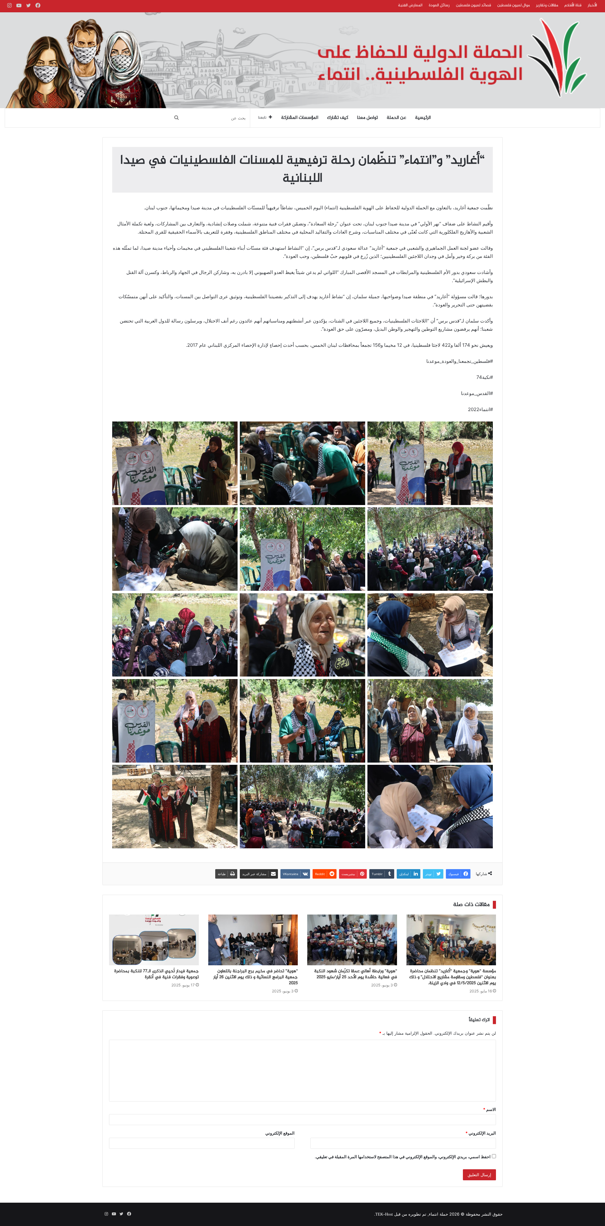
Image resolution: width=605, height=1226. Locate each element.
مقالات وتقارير (547, 5)
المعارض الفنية (410, 5)
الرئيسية (423, 118)
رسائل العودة (439, 5)
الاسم (489, 1109)
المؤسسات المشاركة (299, 118)
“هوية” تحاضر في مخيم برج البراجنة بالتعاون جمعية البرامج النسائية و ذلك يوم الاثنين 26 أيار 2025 (255, 977)
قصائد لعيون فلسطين (473, 5)
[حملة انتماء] (302, 60)
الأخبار (592, 5)
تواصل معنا (367, 118)
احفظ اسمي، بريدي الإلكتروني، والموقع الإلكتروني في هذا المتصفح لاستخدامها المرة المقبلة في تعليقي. (403, 1156)
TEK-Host (384, 1214)
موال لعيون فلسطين (513, 5)
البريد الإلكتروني (480, 1133)
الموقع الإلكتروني (280, 1133)
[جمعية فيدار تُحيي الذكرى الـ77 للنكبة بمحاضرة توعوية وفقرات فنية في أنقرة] (154, 940)
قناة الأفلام (572, 5)
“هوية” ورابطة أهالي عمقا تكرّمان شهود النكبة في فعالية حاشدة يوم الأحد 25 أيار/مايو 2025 (355, 974)
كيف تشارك (337, 118)
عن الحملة (396, 118)
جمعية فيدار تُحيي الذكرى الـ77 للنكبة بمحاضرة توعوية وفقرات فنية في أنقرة (156, 974)
